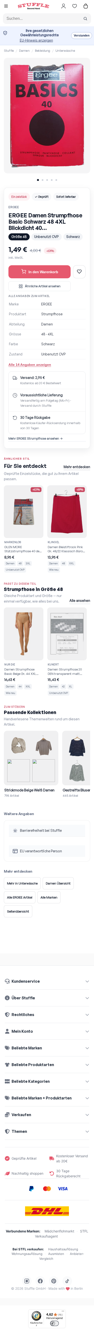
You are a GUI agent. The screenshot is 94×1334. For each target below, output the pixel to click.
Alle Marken (48, 897)
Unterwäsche (65, 50)
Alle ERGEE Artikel (19, 897)
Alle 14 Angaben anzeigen (29, 365)
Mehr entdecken (77, 467)
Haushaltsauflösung (63, 1249)
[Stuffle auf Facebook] (40, 1281)
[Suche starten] (85, 18)
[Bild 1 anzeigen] (38, 180)
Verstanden (81, 35)
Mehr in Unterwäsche (22, 883)
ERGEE (13, 207)
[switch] (54, 1323)
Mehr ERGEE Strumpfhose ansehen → (35, 438)
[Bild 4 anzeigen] (52, 180)
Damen (24, 50)
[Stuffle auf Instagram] (27, 1281)
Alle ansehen (79, 600)
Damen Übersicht (58, 883)
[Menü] (63, 1312)
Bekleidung (42, 50)
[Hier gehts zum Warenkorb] (85, 6)
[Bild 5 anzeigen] (56, 180)
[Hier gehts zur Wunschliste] (74, 6)
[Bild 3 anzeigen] (47, 180)
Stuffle (9, 50)
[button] (6, 6)
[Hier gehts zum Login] (63, 6)
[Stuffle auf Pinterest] (54, 1281)
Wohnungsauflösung (27, 1254)
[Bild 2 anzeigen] (42, 180)
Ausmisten (56, 1254)
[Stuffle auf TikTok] (67, 1281)
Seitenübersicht (18, 911)
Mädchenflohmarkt (59, 1231)
